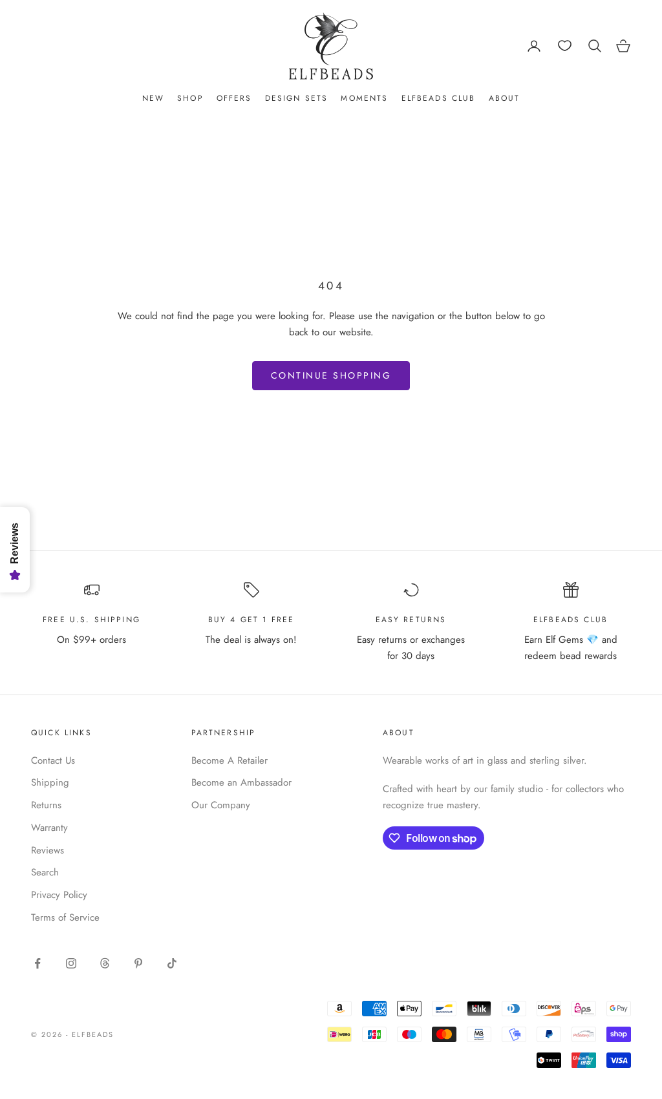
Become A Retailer (229, 760)
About (504, 98)
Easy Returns (411, 619)
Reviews (47, 850)
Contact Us (53, 760)
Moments (364, 98)
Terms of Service (65, 917)
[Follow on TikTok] (172, 963)
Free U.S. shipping (91, 619)
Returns (46, 805)
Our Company (220, 805)
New (153, 98)
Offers (234, 98)
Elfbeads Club (438, 98)
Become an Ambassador (241, 782)
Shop (190, 98)
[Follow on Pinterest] (138, 963)
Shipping (50, 782)
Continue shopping (331, 375)
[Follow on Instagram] (71, 963)
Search (45, 872)
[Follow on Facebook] (37, 963)
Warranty (49, 828)
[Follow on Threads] (104, 963)
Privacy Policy (59, 895)
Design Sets (296, 98)
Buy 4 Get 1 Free (251, 619)
